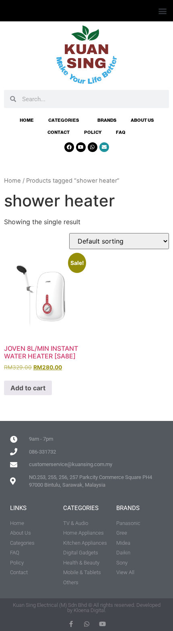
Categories (63, 120)
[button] (162, 10)
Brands (106, 120)
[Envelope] (104, 147)
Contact (58, 132)
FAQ (121, 132)
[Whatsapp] (92, 147)
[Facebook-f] (71, 624)
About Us (142, 120)
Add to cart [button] (27, 388)
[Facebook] (69, 147)
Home (27, 120)
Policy (92, 132)
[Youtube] (81, 147)
